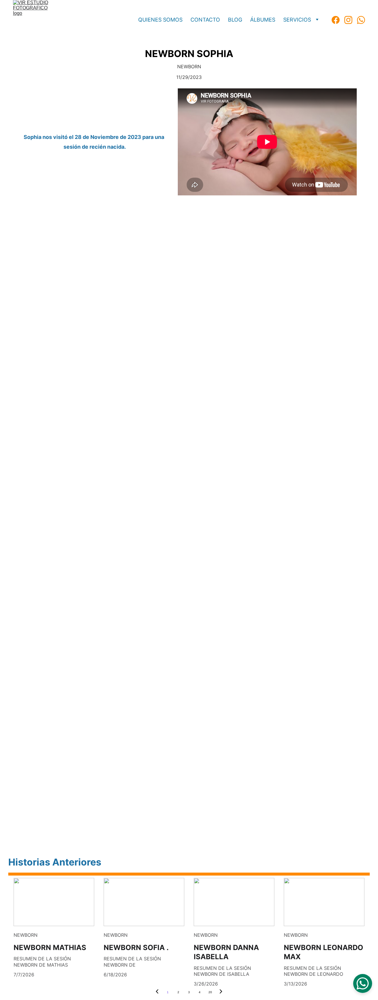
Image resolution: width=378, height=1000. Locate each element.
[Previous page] (157, 992)
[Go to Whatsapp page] (361, 20)
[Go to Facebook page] (338, 20)
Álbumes (262, 20)
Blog (235, 20)
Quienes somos (160, 20)
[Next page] (221, 992)
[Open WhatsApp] (362, 983)
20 (210, 992)
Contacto (205, 20)
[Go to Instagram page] (350, 20)
